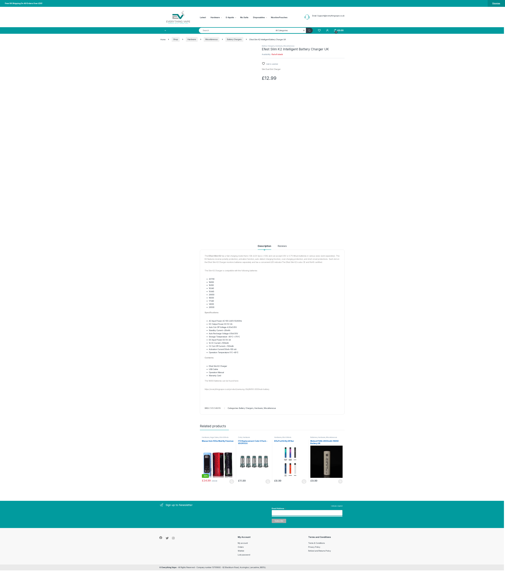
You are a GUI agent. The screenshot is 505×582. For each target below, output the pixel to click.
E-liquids (230, 17)
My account (243, 543)
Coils (240, 437)
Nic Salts (244, 17)
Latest (203, 17)
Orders (241, 547)
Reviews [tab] (282, 246)
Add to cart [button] (340, 481)
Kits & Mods (223, 437)
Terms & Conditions (316, 543)
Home (162, 39)
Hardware (215, 17)
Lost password (244, 555)
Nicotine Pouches (279, 17)
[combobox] (236, 30)
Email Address (279, 508)
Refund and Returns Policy (319, 551)
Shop (175, 39)
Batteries (313, 437)
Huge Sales (214, 437)
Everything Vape (168, 567)
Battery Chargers (234, 39)
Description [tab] (264, 246)
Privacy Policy (314, 547)
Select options (231, 481)
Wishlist (241, 551)
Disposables (259, 17)
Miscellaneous (211, 39)
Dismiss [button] (496, 3)
